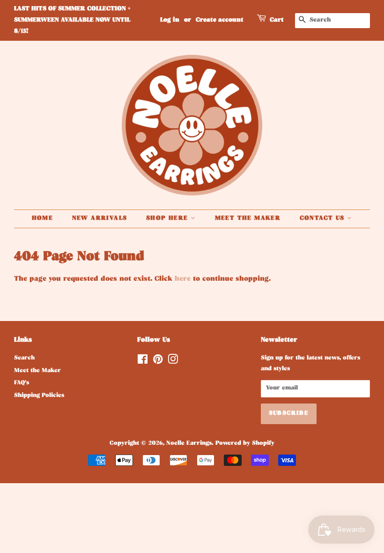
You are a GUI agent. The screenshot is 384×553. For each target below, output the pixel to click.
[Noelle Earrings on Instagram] (173, 362)
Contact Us (323, 218)
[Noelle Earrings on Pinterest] (158, 362)
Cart (277, 20)
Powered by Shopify (244, 444)
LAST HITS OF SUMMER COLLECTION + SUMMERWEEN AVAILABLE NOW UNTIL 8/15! (72, 20)
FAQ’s (21, 383)
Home (42, 218)
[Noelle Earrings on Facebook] (142, 362)
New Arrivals (99, 218)
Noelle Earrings (189, 444)
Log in (169, 20)
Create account (220, 20)
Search (24, 358)
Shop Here (168, 218)
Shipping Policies (39, 396)
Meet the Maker (248, 218)
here (183, 280)
